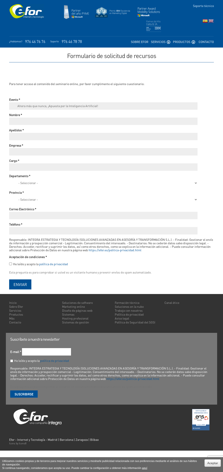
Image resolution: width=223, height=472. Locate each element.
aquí (144, 468)
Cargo (14, 160)
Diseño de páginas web (77, 310)
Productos (182, 42)
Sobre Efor (139, 42)
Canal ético (171, 302)
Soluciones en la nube (129, 306)
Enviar (20, 284)
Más (12, 318)
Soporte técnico (203, 5)
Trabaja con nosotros (129, 310)
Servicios (158, 42)
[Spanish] (205, 22)
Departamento (19, 176)
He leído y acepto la (40, 264)
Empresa (16, 145)
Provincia (16, 192)
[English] (211, 22)
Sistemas (68, 314)
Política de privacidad (129, 314)
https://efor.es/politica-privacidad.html (115, 250)
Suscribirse (24, 394)
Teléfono (15, 224)
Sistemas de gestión (75, 322)
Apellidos (16, 130)
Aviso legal (122, 318)
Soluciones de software (77, 302)
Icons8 (22, 443)
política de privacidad (53, 264)
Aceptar (212, 463)
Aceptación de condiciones (28, 256)
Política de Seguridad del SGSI (135, 322)
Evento (14, 99)
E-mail (15, 351)
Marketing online (73, 306)
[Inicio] (26, 11)
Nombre (15, 114)
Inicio (13, 302)
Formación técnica (127, 302)
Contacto (206, 42)
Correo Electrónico (22, 209)
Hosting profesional (75, 318)
